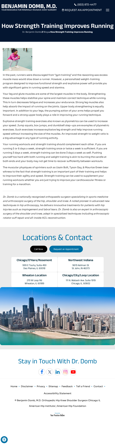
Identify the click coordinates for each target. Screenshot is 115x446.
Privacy (41, 386)
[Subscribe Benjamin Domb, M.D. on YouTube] (73, 372)
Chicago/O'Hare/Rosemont (34, 260)
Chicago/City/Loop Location (80, 275)
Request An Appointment (83, 10)
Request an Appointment (66, 249)
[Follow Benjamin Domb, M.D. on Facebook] (42, 372)
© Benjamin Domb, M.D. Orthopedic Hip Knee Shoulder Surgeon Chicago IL (57, 400)
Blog (46, 32)
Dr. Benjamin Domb (31, 32)
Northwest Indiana (80, 260)
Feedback (67, 386)
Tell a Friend (83, 386)
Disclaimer (27, 386)
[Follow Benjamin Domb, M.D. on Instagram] (65, 372)
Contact (98, 386)
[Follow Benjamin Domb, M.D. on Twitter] (49, 372)
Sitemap (53, 386)
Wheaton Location (34, 275)
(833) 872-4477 (86, 4)
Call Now (38, 249)
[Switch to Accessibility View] (4, 439)
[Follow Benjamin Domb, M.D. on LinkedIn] (57, 372)
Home (14, 386)
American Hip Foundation (71, 406)
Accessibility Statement (57, 393)
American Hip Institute (42, 406)
